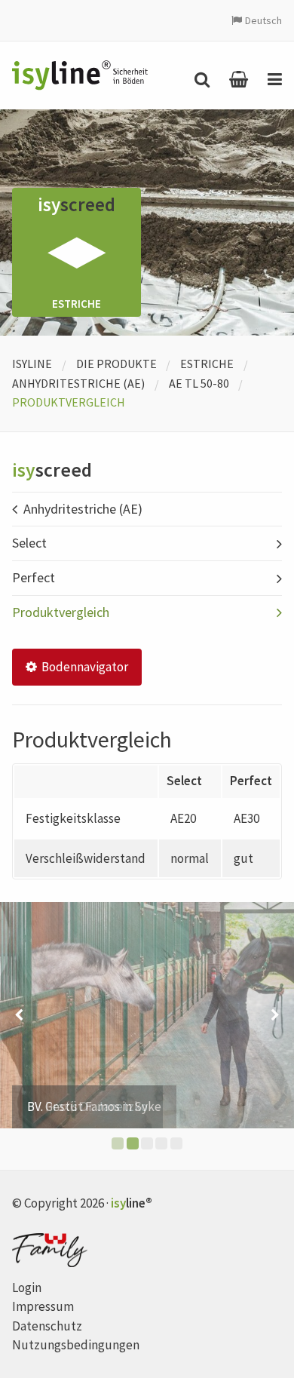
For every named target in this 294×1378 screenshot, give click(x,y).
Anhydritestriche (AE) (78, 383)
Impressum (43, 1306)
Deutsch (263, 20)
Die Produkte (116, 363)
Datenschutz (47, 1326)
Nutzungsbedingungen (75, 1345)
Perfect (33, 577)
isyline (32, 363)
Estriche (207, 363)
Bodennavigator (83, 666)
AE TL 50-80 (199, 383)
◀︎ (19, 1015)
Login (26, 1287)
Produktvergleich (60, 612)
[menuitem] (198, 79)
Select (29, 542)
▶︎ (275, 1015)
